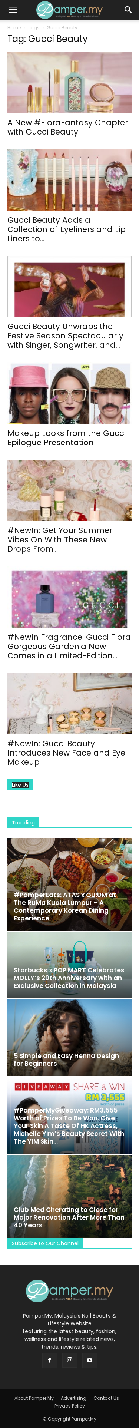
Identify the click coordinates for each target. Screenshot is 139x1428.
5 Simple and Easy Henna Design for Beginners (66, 1059)
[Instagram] (69, 1360)
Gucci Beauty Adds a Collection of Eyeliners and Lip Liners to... (66, 229)
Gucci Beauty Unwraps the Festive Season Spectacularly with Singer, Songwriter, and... (65, 335)
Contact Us (106, 1398)
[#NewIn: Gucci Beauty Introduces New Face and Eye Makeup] (69, 703)
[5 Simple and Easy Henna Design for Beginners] (69, 1037)
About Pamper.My (34, 1398)
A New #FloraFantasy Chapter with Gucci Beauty (67, 127)
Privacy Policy (69, 1406)
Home (14, 27)
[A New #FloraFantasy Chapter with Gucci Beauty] (69, 82)
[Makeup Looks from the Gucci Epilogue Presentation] (69, 392)
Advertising (73, 1398)
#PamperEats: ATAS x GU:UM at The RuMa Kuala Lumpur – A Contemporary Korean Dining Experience (65, 906)
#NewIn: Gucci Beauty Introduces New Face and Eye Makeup (66, 752)
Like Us (20, 785)
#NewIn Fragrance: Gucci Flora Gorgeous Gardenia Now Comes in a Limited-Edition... (69, 646)
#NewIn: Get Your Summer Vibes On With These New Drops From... (59, 539)
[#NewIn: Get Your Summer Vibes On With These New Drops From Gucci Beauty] (69, 490)
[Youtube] (89, 1360)
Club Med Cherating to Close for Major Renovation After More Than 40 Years (69, 1217)
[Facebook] (49, 1360)
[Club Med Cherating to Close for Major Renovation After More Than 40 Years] (69, 1196)
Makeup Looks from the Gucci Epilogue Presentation (66, 438)
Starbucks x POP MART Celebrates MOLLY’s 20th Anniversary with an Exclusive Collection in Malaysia (69, 978)
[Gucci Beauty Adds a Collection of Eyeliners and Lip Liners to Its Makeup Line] (69, 179)
